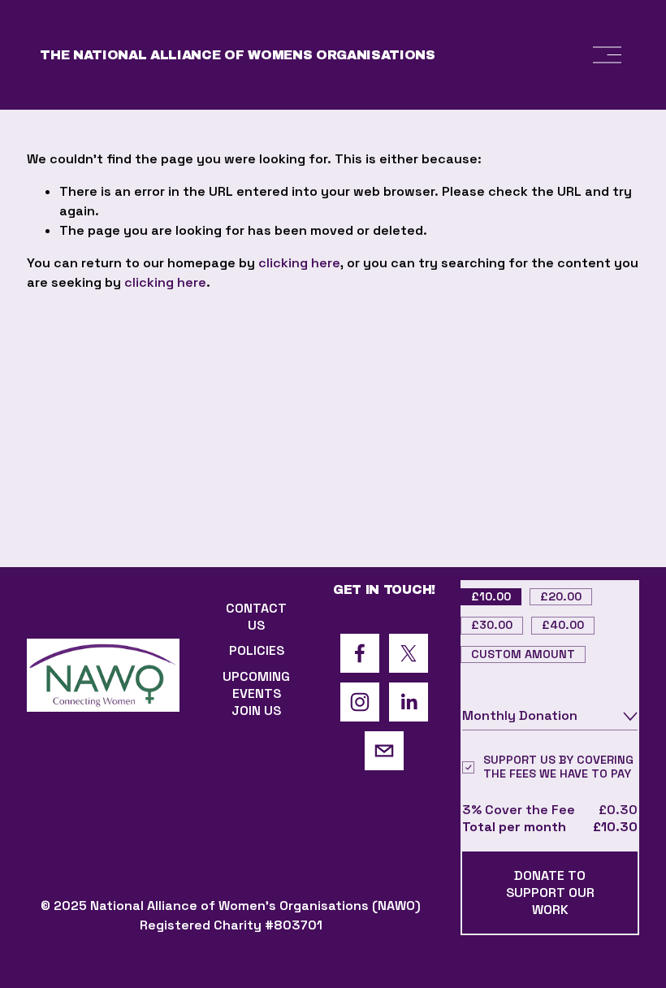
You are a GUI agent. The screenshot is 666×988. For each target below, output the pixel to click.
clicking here (299, 262)
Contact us (256, 617)
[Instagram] (359, 702)
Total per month (514, 826)
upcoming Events (256, 685)
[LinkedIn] (408, 702)
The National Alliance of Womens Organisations (237, 55)
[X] (408, 653)
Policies (256, 650)
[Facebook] (359, 653)
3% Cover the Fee (518, 809)
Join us (256, 710)
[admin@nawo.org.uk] (384, 750)
